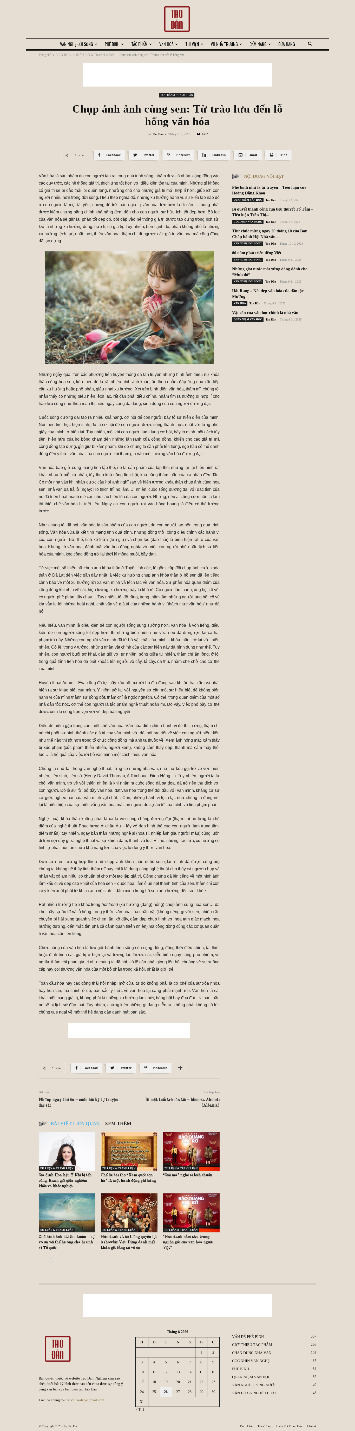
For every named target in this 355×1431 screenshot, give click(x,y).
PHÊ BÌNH (112, 44)
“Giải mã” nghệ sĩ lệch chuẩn (187, 1175)
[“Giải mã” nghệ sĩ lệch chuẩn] (191, 1151)
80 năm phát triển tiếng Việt (256, 253)
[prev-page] (42, 1258)
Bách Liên (246, 1426)
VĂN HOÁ (166, 44)
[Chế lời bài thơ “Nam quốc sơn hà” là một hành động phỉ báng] (129, 1151)
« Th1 (139, 1410)
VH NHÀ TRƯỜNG (224, 44)
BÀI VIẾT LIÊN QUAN (75, 1123)
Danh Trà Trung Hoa (289, 1426)
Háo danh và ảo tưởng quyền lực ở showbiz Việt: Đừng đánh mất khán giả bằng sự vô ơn (129, 1242)
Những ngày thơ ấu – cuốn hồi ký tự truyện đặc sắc (78, 1103)
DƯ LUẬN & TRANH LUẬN (95, 55)
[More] (180, 1068)
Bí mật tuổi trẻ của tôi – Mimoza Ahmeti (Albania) (182, 1103)
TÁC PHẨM (139, 44)
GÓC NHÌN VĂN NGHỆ (248, 221)
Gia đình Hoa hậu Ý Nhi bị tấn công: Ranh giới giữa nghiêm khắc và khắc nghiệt (65, 1180)
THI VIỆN (192, 44)
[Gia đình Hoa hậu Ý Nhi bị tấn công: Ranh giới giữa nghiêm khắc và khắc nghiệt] (67, 1151)
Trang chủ (45, 55)
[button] (310, 44)
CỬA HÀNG (286, 44)
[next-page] (50, 1258)
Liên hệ (311, 1426)
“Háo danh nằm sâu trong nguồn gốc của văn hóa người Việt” (188, 1242)
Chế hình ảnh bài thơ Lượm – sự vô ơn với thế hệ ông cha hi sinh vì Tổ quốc (67, 1242)
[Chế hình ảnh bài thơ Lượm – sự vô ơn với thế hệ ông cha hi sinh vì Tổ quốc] (67, 1212)
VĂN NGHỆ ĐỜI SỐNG (76, 44)
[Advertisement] (177, 75)
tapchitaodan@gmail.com (85, 1400)
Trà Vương (264, 1426)
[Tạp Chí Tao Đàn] (177, 19)
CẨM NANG (258, 44)
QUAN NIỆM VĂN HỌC (248, 199)
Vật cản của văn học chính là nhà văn (265, 312)
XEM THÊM (118, 1123)
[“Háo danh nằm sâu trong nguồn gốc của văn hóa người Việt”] (191, 1212)
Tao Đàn (158, 134)
